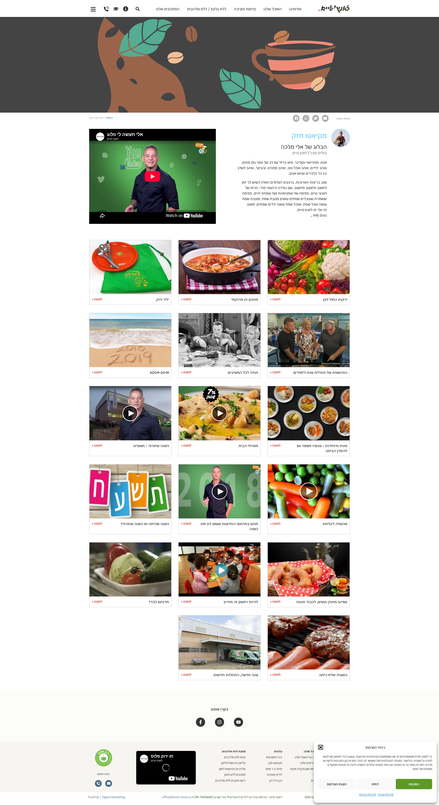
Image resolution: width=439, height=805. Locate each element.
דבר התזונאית (274, 757)
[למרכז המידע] (125, 8)
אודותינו (295, 9)
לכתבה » (275, 299)
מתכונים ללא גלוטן (235, 774)
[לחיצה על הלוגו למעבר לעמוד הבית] (334, 8)
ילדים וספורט (274, 774)
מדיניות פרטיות (367, 795)
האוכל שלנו (273, 9)
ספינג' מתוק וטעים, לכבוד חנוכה (321, 602)
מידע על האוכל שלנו (307, 757)
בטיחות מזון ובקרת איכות (304, 769)
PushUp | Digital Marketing (106, 797)
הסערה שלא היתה (333, 675)
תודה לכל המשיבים (243, 373)
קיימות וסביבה (245, 9)
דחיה (375, 784)
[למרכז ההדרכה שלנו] (116, 8)
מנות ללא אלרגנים (235, 757)
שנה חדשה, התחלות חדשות (235, 675)
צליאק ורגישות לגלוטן (233, 763)
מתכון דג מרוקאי (244, 300)
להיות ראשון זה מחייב (240, 602)
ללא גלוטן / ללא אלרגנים (206, 9)
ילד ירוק (162, 300)
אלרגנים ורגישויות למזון (232, 769)
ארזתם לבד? (159, 602)
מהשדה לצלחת (335, 524)
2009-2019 (159, 373)
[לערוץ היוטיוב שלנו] (238, 722)
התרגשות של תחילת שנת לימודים (320, 373)
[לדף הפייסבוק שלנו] (200, 722)
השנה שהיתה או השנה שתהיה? (144, 524)
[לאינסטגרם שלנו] (219, 722)
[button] (320, 747)
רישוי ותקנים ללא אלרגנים (230, 780)
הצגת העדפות (336, 784)
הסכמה (414, 784)
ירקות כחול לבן (335, 300)
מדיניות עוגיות (385, 795)
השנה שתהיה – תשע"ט (151, 446)
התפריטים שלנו (309, 763)
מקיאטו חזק (275, 763)
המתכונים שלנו (167, 9)
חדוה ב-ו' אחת (273, 769)
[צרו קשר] (106, 8)
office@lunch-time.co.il (177, 797)
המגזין (109, 118)
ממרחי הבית (248, 446)
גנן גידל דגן (275, 780)
